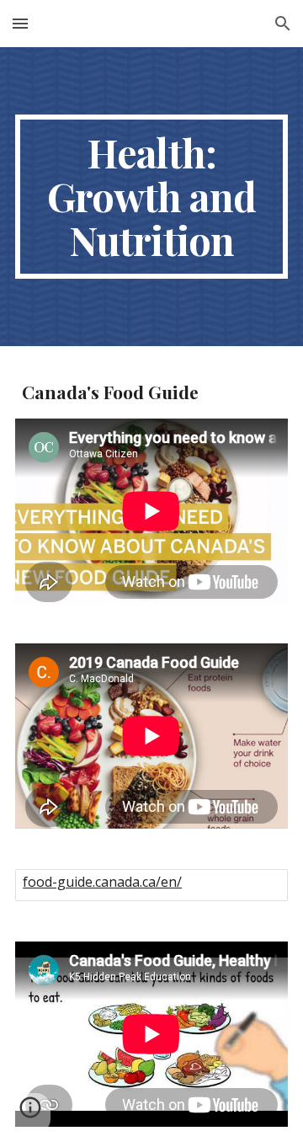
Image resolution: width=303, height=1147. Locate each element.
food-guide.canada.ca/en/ (102, 881)
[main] (151, 197)
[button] (20, 23)
